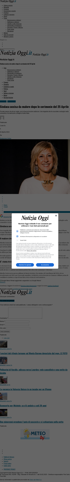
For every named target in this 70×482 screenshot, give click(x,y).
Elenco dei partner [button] (31, 250)
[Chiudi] (56, 215)
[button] (35, 240)
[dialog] (35, 241)
